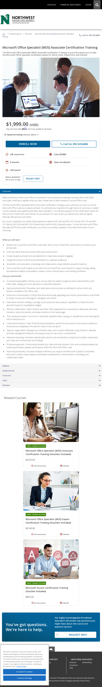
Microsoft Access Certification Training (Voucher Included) (47, 589)
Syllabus (5, 366)
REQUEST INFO (33, 178)
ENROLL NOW (28, 144)
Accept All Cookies (24, 672)
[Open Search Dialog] (97, 4)
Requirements (8, 370)
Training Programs (15, 34)
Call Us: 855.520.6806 (89, 35)
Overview (6, 191)
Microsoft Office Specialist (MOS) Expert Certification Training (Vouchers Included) (48, 521)
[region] (24, 665)
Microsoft (28, 34)
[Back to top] (51, 659)
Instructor (6, 375)
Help (71, 668)
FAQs (4, 380)
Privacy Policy (84, 681)
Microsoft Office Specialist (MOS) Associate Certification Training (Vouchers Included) (49, 452)
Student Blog (87, 662)
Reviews (6, 385)
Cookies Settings (24, 678)
